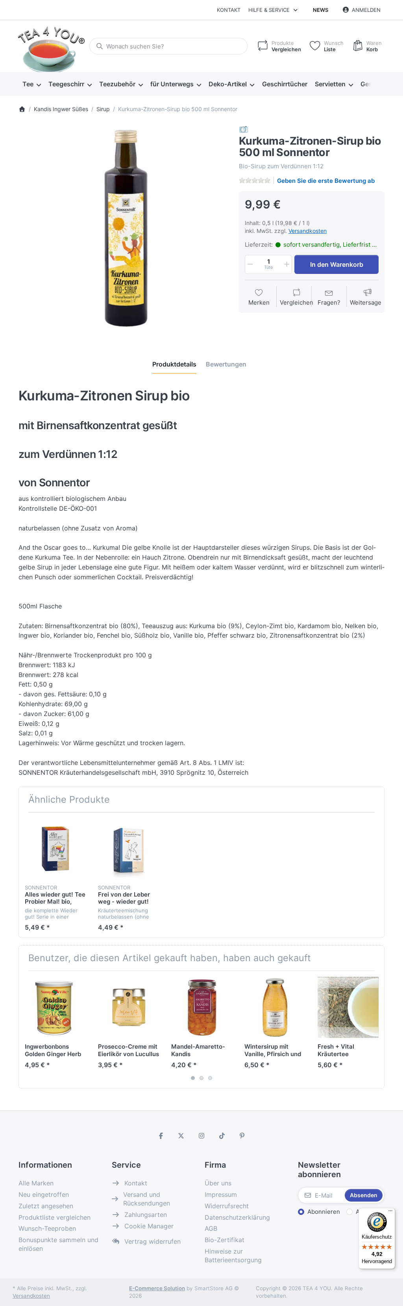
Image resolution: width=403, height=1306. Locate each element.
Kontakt (228, 10)
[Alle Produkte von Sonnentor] (243, 129)
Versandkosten (307, 230)
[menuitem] (31, 84)
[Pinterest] (242, 1135)
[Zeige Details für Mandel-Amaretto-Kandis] (201, 1007)
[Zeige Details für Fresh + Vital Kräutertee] (348, 1007)
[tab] (174, 364)
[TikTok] (222, 1135)
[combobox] (168, 46)
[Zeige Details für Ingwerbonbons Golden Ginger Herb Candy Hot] (55, 1007)
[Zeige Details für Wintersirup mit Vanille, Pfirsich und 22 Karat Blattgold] (274, 1007)
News (320, 10)
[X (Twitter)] (181, 1135)
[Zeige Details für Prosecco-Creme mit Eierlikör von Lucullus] (128, 1007)
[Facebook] (161, 1135)
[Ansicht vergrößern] (122, 229)
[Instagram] (201, 1135)
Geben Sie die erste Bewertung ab (326, 180)
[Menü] (390, 1212)
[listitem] (122, 229)
